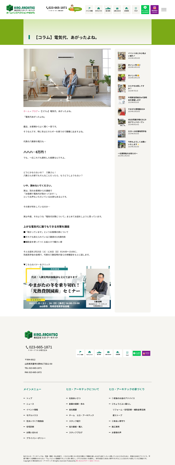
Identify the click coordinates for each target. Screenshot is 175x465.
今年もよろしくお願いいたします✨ (137, 143)
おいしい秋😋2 (134, 65)
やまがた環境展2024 (136, 109)
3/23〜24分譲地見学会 (137, 131)
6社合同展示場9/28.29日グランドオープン (137, 120)
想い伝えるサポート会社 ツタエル (87, 461)
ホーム (26, 111)
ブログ (35, 111)
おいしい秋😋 (133, 75)
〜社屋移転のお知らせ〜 (128, 153)
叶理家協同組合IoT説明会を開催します (137, 98)
